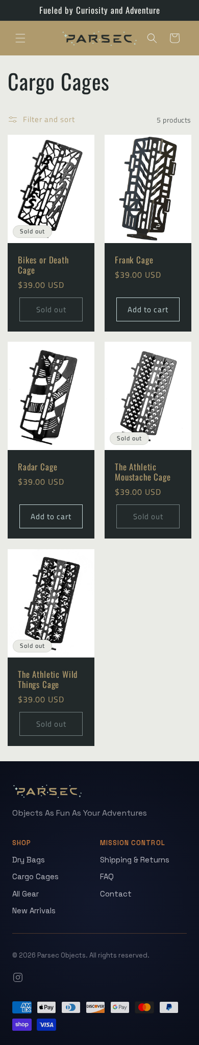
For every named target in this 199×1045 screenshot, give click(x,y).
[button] (20, 38)
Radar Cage (37, 467)
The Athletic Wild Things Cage (48, 679)
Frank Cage (134, 260)
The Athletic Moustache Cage (143, 472)
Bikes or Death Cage (43, 265)
